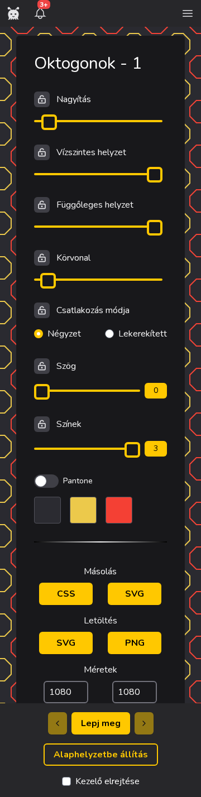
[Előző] (57, 723)
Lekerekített (142, 334)
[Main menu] (188, 13)
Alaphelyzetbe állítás (101, 754)
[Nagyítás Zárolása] (42, 99)
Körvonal (73, 258)
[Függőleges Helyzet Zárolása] (42, 205)
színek (69, 424)
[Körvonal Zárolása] (42, 258)
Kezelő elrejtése (107, 781)
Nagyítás (73, 99)
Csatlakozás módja (93, 310)
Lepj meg (101, 723)
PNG (135, 643)
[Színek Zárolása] (42, 424)
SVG (134, 594)
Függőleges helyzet (94, 205)
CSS (66, 594)
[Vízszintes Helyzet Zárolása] (42, 152)
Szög (66, 366)
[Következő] (144, 723)
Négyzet (64, 334)
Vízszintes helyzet (91, 152)
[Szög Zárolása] (42, 366)
